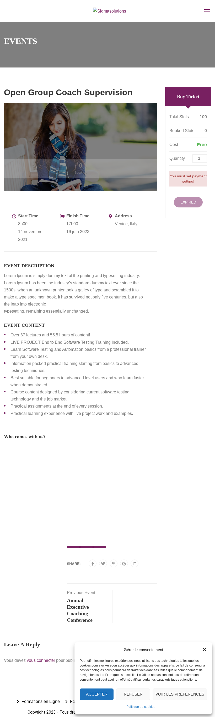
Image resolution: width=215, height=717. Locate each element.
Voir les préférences (179, 694)
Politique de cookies (140, 707)
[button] (204, 649)
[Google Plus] (124, 563)
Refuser (133, 694)
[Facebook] (93, 563)
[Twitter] (103, 563)
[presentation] (13, 498)
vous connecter (41, 660)
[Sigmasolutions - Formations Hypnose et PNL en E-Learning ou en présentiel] (109, 11)
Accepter (97, 694)
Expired (188, 202)
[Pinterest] (113, 563)
